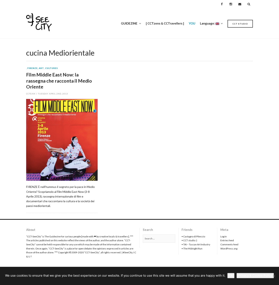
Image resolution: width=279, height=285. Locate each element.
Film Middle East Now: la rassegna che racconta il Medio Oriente (59, 81)
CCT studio (240, 23)
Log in (223, 236)
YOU (192, 23)
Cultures (51, 68)
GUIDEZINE (129, 23)
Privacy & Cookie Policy (255, 275)
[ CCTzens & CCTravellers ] (165, 23)
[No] (274, 276)
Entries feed (227, 240)
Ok (231, 275)
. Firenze (32, 68)
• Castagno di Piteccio (193, 236)
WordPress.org (228, 248)
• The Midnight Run (192, 248)
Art (41, 68)
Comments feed (229, 244)
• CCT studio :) (189, 240)
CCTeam (30, 93)
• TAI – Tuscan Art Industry (196, 244)
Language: (207, 23)
